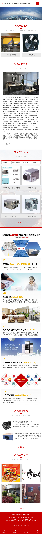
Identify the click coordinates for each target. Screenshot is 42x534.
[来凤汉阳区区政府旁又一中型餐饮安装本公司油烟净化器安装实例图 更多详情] (31, 493)
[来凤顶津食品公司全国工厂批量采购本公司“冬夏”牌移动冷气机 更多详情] (31, 473)
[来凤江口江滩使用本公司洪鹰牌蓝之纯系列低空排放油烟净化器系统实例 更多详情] (11, 493)
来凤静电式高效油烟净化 (36, 162)
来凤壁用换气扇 (16, 162)
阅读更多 (21, 447)
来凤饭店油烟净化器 (6, 162)
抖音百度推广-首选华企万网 (21, 525)
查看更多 (21, 222)
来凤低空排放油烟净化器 (26, 162)
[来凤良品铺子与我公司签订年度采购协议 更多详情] (11, 473)
